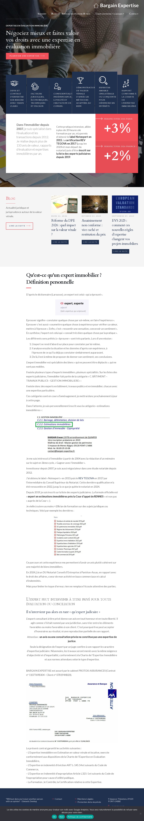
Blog (54, 13)
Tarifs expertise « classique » (109, 13)
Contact (133, 13)
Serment (42, 13)
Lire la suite (17, 226)
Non (62, 817)
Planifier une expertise (25, 56)
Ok (54, 817)
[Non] (140, 813)
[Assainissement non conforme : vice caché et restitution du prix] (95, 204)
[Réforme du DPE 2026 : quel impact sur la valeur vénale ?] (64, 204)
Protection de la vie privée (89, 802)
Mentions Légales (85, 799)
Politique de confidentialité (80, 817)
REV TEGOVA (86, 478)
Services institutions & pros (76, 13)
